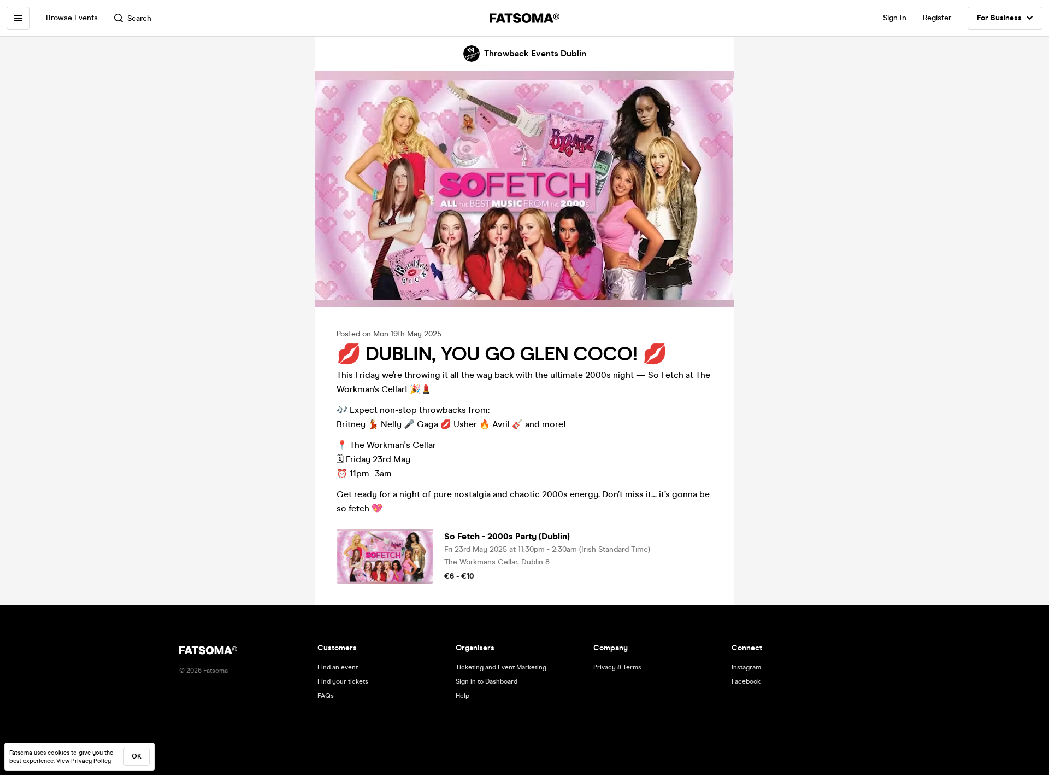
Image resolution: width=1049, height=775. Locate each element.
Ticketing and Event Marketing (501, 667)
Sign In (894, 17)
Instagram (746, 667)
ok (137, 756)
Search (139, 18)
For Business (999, 17)
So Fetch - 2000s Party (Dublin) (507, 536)
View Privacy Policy (83, 761)
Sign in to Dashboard (486, 681)
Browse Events (72, 17)
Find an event (337, 667)
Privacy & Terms (617, 667)
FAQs (325, 696)
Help (462, 696)
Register (937, 17)
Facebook (746, 681)
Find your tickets (342, 681)
